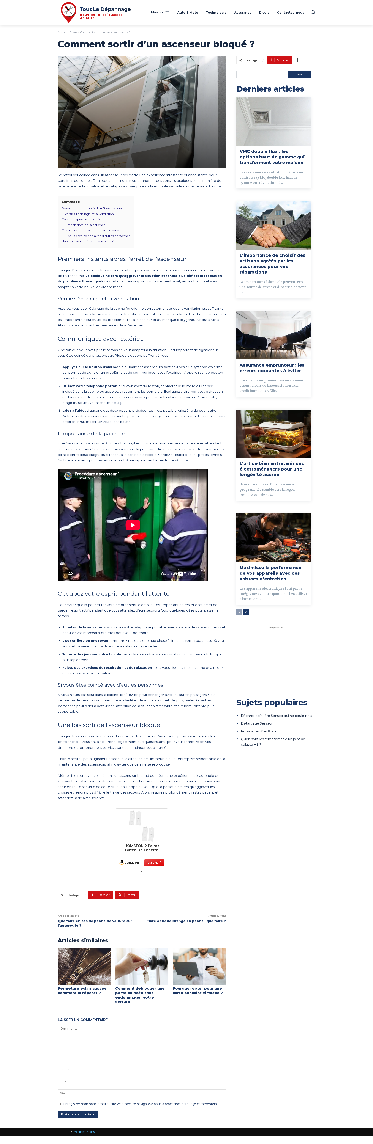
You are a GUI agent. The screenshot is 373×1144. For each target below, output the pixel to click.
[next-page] (246, 612)
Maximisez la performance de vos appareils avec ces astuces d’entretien (270, 573)
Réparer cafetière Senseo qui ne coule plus (276, 716)
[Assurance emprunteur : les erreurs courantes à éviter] (273, 335)
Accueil (62, 32)
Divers (73, 32)
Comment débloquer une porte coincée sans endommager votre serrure (140, 995)
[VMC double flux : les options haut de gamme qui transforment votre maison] (273, 121)
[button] (312, 12)
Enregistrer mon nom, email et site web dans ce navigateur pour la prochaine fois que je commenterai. (140, 1104)
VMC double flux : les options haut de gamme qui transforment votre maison (272, 157)
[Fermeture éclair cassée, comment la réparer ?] (84, 966)
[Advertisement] (275, 660)
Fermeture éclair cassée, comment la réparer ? (83, 990)
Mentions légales (84, 1132)
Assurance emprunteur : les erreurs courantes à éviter (272, 368)
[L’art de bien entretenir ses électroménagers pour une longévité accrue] (273, 434)
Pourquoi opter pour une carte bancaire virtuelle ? (198, 990)
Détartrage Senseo (256, 723)
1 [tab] (142, 871)
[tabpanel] (142, 838)
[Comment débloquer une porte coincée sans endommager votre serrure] (141, 966)
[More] (297, 60)
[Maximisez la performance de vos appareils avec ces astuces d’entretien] (273, 537)
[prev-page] (239, 612)
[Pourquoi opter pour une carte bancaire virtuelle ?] (199, 966)
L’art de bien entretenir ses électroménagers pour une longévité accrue (272, 469)
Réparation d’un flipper (260, 731)
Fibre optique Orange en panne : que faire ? (186, 921)
